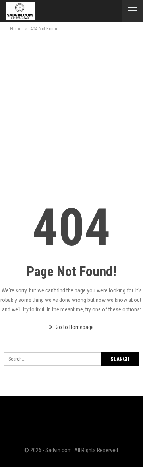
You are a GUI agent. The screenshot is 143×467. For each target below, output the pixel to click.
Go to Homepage (74, 327)
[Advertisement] (71, 109)
